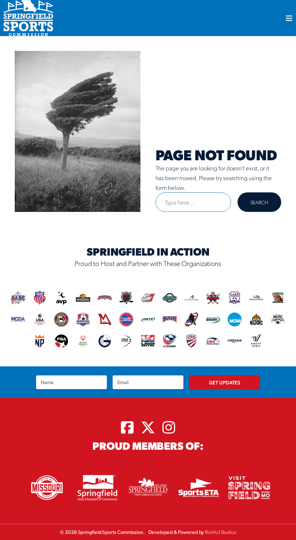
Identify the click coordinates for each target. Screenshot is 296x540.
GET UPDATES (224, 382)
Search (259, 202)
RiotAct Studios (220, 531)
